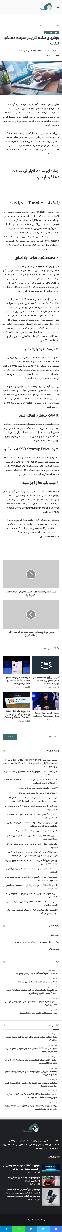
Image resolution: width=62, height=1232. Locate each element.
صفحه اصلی (51, 26)
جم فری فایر (54, 949)
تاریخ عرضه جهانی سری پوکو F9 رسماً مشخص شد (36, 831)
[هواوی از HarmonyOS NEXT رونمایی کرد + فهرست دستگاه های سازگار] (51, 1168)
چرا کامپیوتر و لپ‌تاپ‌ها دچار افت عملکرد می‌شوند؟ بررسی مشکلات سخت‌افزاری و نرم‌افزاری (32, 824)
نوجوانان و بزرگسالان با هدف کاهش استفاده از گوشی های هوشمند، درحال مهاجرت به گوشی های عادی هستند (22, 1193)
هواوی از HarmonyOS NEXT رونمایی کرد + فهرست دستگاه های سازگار (21, 1167)
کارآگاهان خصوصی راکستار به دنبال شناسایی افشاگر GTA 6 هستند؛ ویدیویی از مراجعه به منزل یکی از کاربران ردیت (32, 799)
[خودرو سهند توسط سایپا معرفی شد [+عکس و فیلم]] (51, 1181)
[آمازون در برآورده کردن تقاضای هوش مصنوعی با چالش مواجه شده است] (45, 665)
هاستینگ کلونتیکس (38, 942)
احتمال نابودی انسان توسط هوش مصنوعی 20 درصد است (45, 715)
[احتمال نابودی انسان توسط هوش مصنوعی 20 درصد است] (45, 701)
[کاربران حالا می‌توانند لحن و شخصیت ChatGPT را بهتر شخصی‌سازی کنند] (16, 665)
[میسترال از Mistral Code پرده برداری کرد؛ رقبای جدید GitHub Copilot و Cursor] (16, 700)
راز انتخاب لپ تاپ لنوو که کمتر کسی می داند (38, 793)
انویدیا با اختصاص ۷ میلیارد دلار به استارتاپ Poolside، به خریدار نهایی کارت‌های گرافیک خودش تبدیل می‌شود (33, 854)
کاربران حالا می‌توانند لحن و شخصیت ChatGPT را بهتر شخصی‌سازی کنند (18, 680)
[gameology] (46, 7)
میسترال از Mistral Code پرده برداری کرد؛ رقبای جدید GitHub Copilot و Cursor (17, 714)
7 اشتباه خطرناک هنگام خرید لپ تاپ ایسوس (38, 788)
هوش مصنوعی (37, 26)
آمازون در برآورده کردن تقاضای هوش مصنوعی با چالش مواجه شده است (46, 680)
